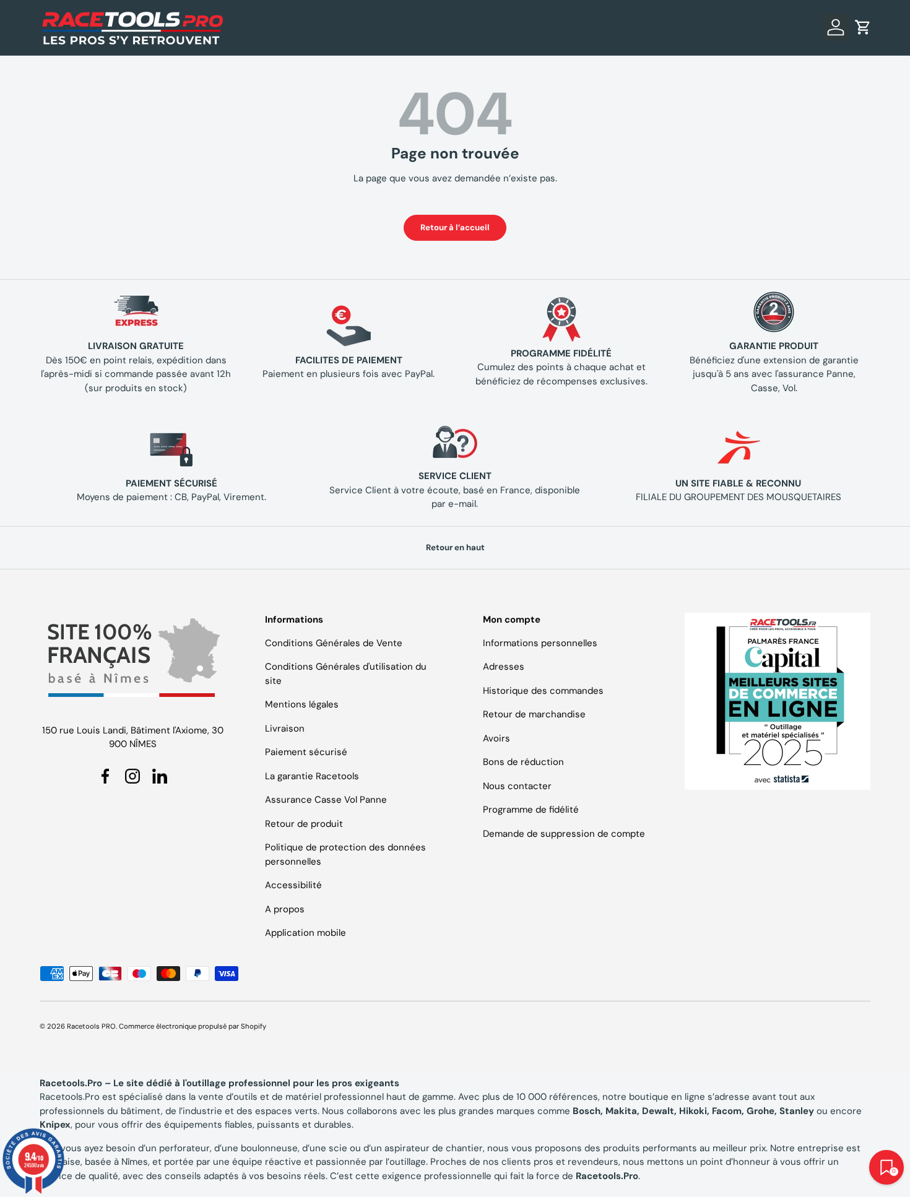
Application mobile (305, 933)
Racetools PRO (91, 1026)
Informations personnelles (540, 643)
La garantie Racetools (312, 776)
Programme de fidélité (531, 809)
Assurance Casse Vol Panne (326, 799)
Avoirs (496, 738)
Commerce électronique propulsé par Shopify (192, 1026)
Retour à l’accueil (455, 227)
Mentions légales (302, 704)
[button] (863, 27)
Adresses (503, 666)
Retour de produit (304, 824)
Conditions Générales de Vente (333, 643)
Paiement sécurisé (306, 752)
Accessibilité (293, 885)
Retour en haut (455, 547)
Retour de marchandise (534, 714)
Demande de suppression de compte (564, 834)
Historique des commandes (543, 691)
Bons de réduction (523, 762)
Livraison (285, 728)
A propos (285, 909)
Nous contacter (517, 786)
